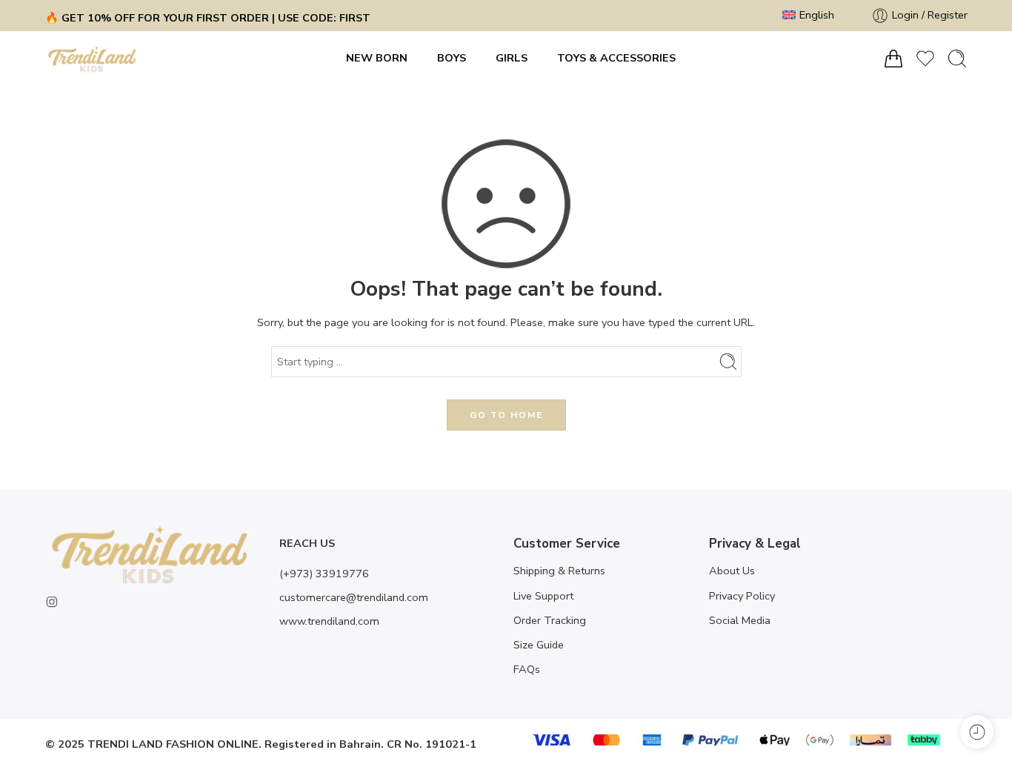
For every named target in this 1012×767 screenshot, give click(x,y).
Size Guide (538, 644)
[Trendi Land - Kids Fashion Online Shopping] (92, 58)
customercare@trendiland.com (353, 597)
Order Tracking (549, 620)
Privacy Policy (742, 595)
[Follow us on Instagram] (52, 601)
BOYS (451, 57)
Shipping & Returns (559, 570)
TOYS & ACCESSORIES (616, 57)
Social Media (739, 620)
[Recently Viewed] (976, 731)
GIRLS (511, 57)
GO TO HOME (506, 415)
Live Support (543, 595)
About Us (732, 570)
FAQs (526, 669)
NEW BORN (376, 57)
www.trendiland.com (329, 621)
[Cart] (893, 58)
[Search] (957, 58)
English (816, 14)
